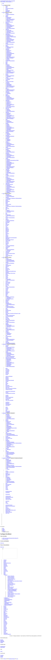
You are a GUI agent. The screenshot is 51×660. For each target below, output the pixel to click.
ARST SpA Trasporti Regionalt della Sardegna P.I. (10, 538)
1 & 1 (17, 658)
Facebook (1, 655)
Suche (1, 651)
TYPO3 (4, 658)
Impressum (2, 640)
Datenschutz (2, 641)
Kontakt (1, 639)
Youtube (1, 656)
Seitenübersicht (2, 646)
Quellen (1, 642)
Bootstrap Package (12, 658)
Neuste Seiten (2, 647)
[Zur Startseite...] (6, 1)
